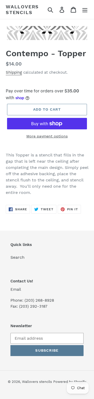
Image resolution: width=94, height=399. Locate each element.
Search (17, 257)
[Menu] (85, 9)
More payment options (47, 136)
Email (15, 289)
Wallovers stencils (22, 9)
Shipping (14, 72)
